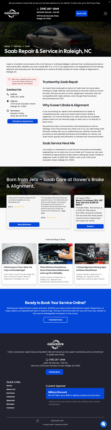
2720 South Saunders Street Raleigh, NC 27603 (22, 105)
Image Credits (48, 424)
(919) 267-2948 (17, 97)
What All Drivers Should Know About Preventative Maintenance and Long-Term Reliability (54, 270)
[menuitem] (11, 386)
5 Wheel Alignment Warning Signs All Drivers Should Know (91, 268)
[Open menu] (105, 13)
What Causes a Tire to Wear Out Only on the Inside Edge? (18, 268)
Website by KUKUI (61, 424)
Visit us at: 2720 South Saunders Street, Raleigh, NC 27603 (55, 365)
